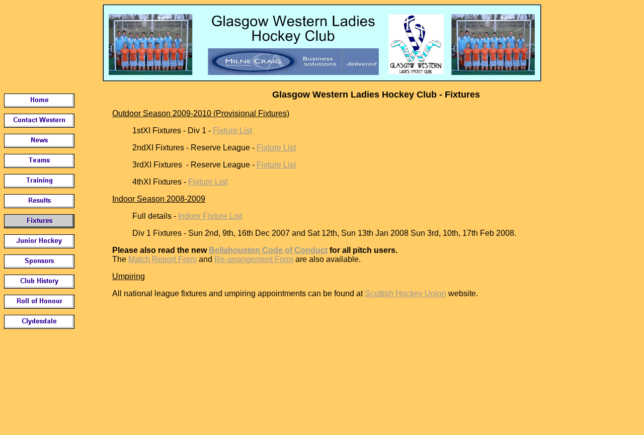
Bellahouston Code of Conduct (268, 250)
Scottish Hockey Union (405, 293)
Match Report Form (162, 259)
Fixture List (232, 130)
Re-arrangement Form (253, 259)
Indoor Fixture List (210, 216)
